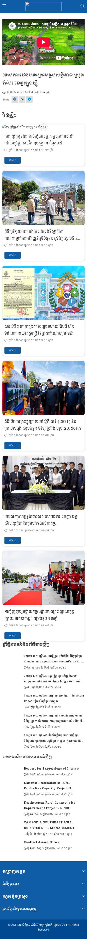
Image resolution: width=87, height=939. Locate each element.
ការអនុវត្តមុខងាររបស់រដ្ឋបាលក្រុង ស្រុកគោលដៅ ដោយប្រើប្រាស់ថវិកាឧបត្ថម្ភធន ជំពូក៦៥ (38, 140)
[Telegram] (29, 99)
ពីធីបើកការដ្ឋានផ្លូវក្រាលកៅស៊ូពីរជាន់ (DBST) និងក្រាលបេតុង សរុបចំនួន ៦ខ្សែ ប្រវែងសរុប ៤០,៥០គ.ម (43, 425)
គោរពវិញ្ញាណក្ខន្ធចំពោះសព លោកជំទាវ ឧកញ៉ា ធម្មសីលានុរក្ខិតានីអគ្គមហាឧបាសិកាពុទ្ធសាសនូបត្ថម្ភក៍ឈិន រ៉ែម (40, 523)
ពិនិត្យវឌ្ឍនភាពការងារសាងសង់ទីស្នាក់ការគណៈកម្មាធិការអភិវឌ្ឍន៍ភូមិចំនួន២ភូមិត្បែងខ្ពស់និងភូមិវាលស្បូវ (40, 238)
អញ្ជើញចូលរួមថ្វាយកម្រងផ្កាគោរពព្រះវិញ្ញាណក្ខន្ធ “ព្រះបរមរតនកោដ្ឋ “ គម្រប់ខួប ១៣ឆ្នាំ (39, 615)
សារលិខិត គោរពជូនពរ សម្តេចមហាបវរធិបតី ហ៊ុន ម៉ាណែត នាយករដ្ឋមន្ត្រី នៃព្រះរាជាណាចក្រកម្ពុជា (39, 330)
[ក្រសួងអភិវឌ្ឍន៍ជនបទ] (43, 6)
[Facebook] (15, 99)
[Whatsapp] (22, 99)
